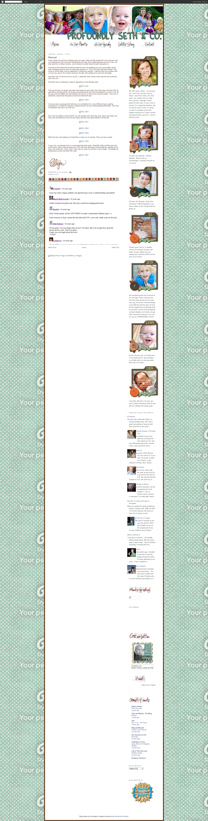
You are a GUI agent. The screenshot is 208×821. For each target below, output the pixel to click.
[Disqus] (83, 215)
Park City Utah (137, 708)
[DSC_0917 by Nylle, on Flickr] (84, 122)
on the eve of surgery (142, 518)
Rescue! (52, 57)
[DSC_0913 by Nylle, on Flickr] (84, 100)
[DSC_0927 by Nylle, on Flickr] (84, 155)
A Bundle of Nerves (142, 484)
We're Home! (139, 467)
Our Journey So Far (139, 735)
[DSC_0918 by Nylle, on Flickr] (84, 128)
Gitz (133, 721)
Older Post (115, 247)
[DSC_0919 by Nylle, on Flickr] (84, 133)
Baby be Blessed (138, 728)
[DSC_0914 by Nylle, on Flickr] (84, 112)
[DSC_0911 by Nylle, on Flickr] (84, 86)
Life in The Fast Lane (139, 751)
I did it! (137, 549)
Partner (134, 715)
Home (84, 247)
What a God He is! (133, 535)
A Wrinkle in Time (138, 742)
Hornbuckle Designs (122, 816)
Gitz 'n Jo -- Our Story (139, 723)
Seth (56, 174)
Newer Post (52, 247)
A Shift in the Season (139, 730)
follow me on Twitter (149, 685)
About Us (138, 450)
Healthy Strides (137, 753)
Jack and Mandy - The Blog (142, 713)
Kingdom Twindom (139, 758)
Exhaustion (131, 416)
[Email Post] (70, 172)
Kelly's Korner (137, 706)
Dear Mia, (135, 737)
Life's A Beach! (140, 566)
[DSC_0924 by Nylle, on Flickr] (84, 141)
